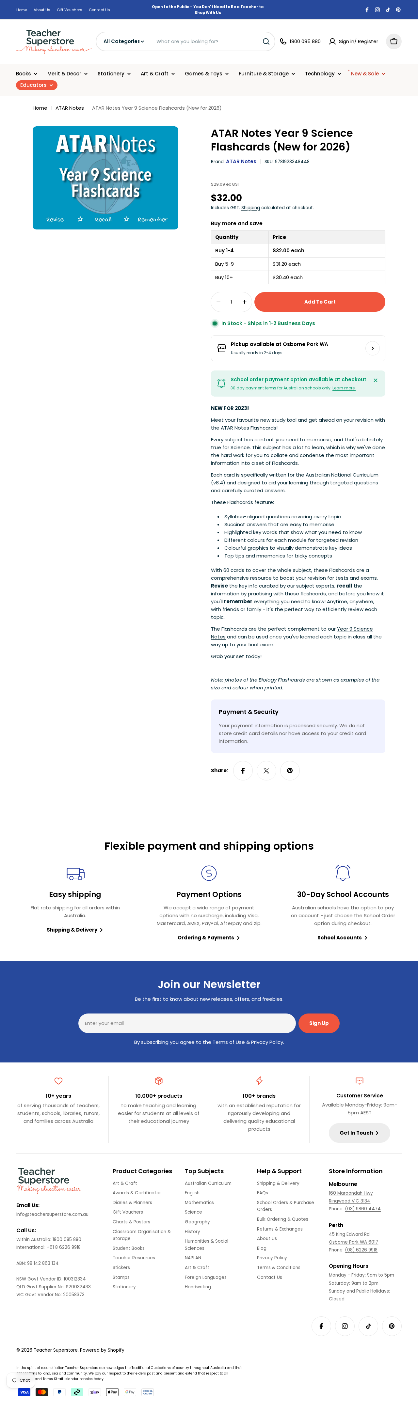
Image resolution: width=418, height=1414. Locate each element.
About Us (42, 9)
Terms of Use (229, 1042)
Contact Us (99, 9)
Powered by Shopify (102, 1350)
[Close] (375, 380)
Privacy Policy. (267, 1042)
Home (21, 9)
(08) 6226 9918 (361, 1250)
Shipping (250, 208)
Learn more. (344, 388)
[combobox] (185, 41)
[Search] (266, 41)
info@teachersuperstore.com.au (52, 1214)
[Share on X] (266, 770)
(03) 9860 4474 (363, 1209)
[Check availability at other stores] (372, 348)
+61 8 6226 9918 (64, 1247)
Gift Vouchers (69, 9)
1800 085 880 (67, 1239)
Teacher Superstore (56, 1350)
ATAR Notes (70, 107)
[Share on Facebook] (243, 770)
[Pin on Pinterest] (290, 770)
